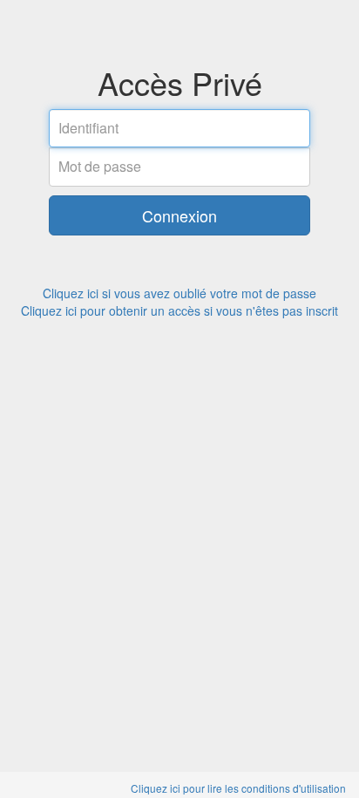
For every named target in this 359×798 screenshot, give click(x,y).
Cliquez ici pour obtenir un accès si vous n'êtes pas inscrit (179, 310)
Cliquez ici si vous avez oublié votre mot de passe (179, 293)
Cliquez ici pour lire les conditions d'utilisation (238, 788)
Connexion (179, 215)
